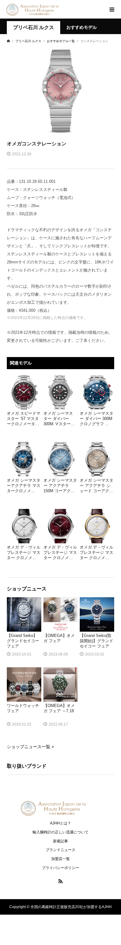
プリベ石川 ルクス (33, 27)
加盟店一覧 (60, 859)
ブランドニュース (60, 850)
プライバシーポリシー (60, 868)
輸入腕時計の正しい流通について (60, 832)
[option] (60, 90)
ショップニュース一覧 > (30, 746)
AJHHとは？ (60, 823)
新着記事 (60, 841)
